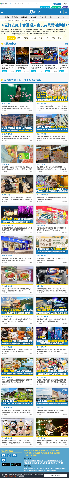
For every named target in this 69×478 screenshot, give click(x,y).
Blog (37, 4)
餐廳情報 (57, 453)
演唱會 (7, 17)
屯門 (46, 38)
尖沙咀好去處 (44, 450)
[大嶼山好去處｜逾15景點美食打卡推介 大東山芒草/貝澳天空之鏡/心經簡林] (17, 306)
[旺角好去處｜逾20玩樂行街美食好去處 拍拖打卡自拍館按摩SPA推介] (52, 184)
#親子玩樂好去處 (60, 468)
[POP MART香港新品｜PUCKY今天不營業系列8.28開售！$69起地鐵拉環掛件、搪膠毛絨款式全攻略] (52, 93)
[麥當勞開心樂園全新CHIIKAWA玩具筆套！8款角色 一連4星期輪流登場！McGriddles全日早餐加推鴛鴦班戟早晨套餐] (17, 427)
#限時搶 (41, 470)
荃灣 (40, 38)
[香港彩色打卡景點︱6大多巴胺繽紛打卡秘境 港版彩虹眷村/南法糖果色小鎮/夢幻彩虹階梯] (52, 123)
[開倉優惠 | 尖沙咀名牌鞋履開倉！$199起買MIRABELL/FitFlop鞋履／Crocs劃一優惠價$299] (17, 184)
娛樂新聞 (24, 20)
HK (11, 4)
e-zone (44, 4)
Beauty (30, 4)
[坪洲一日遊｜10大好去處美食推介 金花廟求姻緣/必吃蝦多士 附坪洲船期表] (17, 367)
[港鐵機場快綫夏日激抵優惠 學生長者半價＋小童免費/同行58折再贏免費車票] (52, 397)
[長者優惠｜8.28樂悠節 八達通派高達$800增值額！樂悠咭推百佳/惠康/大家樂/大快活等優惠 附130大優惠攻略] (17, 154)
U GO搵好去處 (45, 7)
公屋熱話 (17, 20)
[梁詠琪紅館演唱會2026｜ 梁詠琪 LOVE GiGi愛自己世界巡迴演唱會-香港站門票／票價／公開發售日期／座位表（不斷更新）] (17, 93)
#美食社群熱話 (49, 468)
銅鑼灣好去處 (54, 450)
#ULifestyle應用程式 (31, 470)
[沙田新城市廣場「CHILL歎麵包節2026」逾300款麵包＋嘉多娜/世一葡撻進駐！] (17, 336)
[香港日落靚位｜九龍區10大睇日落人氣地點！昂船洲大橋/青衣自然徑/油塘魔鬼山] (17, 123)
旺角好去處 (45, 453)
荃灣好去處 (36, 453)
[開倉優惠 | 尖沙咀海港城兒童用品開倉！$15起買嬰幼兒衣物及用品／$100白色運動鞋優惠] (52, 154)
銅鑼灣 (26, 38)
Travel (17, 4)
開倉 (36, 450)
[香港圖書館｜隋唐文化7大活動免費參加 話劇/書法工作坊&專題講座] (52, 245)
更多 (59, 38)
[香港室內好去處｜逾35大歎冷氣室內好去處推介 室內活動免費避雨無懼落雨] (52, 306)
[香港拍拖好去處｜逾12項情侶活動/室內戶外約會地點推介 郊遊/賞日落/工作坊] (17, 215)
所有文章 (11, 38)
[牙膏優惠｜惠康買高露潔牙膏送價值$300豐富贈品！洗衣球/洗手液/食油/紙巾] (52, 215)
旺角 (18, 38)
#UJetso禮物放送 (50, 470)
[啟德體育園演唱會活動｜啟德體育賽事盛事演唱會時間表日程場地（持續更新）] (52, 336)
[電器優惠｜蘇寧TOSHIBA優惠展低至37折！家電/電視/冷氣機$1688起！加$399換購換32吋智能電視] (52, 275)
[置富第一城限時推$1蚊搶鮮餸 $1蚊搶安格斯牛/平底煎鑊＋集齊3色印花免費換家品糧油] (52, 367)
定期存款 (32, 20)
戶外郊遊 (27, 455)
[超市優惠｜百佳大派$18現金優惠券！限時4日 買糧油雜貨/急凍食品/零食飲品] (17, 245)
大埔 (53, 38)
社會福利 (34, 455)
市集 (32, 450)
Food (23, 4)
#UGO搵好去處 (29, 468)
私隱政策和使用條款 (10, 476)
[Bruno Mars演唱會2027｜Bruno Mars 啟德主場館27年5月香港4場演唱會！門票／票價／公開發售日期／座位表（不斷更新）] (52, 427)
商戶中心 (65, 7)
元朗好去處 (28, 453)
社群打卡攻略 (57, 7)
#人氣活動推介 (39, 468)
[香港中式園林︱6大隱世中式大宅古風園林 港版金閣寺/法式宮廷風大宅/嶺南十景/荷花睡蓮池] (17, 397)
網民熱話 (27, 461)
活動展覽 (27, 450)
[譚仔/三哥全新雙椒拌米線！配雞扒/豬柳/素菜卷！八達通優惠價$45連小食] (17, 275)
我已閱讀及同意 (55, 475)
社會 (51, 453)
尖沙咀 (33, 38)
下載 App (58, 3)
